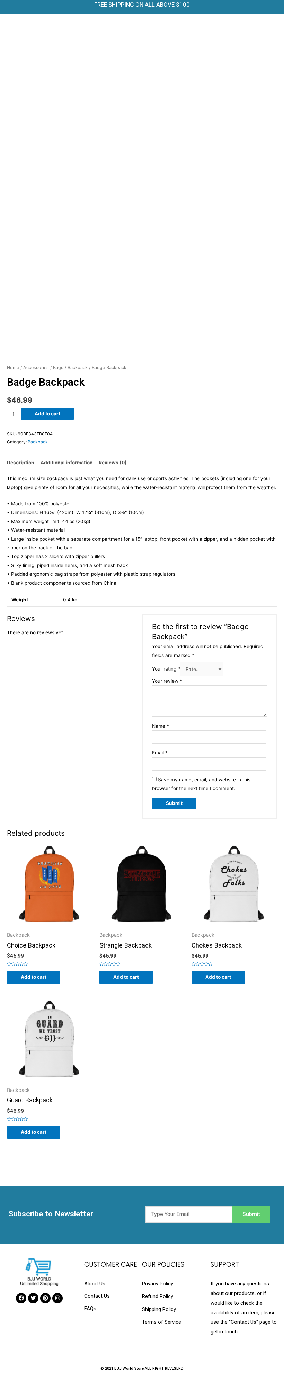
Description (20, 462)
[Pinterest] (45, 1298)
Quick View (49, 927)
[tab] (20, 463)
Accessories (36, 367)
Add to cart (47, 413)
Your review (167, 681)
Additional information (67, 462)
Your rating (166, 669)
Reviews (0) (113, 462)
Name (160, 726)
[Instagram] (57, 1298)
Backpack (78, 367)
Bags (58, 367)
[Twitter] (33, 1298)
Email (160, 752)
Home (13, 367)
